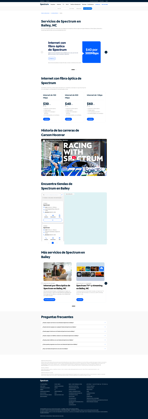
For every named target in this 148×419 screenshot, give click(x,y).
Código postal (79, 7)
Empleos (41, 389)
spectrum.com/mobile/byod (45, 370)
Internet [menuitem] (59, 4)
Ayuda (88, 391)
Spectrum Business (43, 396)
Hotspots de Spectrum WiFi (74, 387)
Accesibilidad (63, 408)
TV (55, 389)
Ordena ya (97, 4)
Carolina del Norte (54, 13)
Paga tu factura (89, 389)
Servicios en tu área (72, 400)
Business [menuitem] (84, 4)
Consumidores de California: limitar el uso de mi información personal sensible (84, 410)
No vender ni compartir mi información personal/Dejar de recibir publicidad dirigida (55, 410)
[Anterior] (42, 52)
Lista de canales (72, 396)
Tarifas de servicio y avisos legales (93, 398)
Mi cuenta (102, 1)
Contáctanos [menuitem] (90, 4)
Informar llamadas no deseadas (92, 401)
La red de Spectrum (72, 404)
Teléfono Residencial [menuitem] (75, 4)
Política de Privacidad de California (72, 408)
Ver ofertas (79, 299)
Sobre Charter (42, 386)
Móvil (55, 393)
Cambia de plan (89, 396)
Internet (56, 387)
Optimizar (88, 394)
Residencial (42, 1)
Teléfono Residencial (58, 391)
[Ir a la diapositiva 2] (75, 69)
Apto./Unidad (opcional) (72, 8)
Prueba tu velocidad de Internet (74, 391)
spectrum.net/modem (44, 365)
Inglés (107, 1)
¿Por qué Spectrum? (72, 398)
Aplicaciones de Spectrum (73, 386)
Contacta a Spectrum (90, 386)
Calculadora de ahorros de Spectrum (75, 393)
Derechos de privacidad (55, 408)
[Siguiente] (106, 52)
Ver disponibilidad (88, 8)
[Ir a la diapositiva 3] (76, 69)
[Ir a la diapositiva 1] (73, 69)
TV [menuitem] (64, 4)
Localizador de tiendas (91, 393)
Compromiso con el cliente (45, 387)
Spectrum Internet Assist (59, 394)
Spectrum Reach (43, 393)
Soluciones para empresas (45, 391)
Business (47, 1)
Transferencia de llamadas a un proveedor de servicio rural (97, 400)
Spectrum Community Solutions (46, 394)
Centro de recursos (72, 389)
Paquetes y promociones (59, 386)
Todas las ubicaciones (45, 13)
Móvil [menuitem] (67, 4)
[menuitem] (42, 1)
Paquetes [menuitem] (53, 4)
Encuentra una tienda (94, 1)
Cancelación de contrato (73, 394)
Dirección (58, 7)
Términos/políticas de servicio (45, 408)
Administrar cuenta (90, 387)
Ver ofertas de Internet (49, 299)
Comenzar (46, 119)
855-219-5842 (105, 4)
